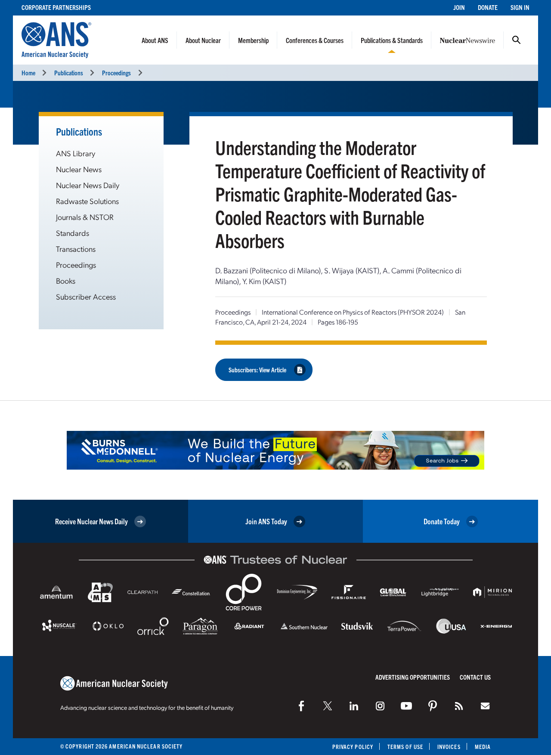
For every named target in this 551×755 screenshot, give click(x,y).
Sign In (520, 7)
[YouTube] (406, 706)
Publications (68, 72)
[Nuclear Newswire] (458, 706)
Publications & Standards (392, 40)
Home (28, 72)
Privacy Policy (352, 746)
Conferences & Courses (315, 40)
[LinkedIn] (353, 706)
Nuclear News (79, 169)
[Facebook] (301, 706)
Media (483, 746)
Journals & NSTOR (85, 217)
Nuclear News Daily (87, 185)
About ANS (155, 40)
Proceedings (116, 72)
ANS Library (75, 153)
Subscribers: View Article (257, 369)
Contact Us (475, 677)
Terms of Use (405, 746)
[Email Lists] (485, 706)
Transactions (76, 249)
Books (65, 280)
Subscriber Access (86, 296)
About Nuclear (203, 40)
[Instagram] (380, 706)
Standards (72, 233)
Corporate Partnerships (56, 7)
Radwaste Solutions (87, 201)
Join (459, 7)
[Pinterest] (432, 706)
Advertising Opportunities (412, 677)
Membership (253, 40)
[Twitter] (327, 706)
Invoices (449, 746)
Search (516, 40)
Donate (488, 7)
